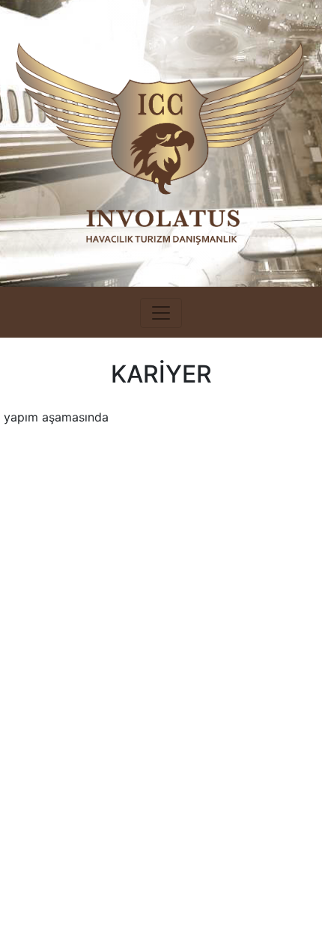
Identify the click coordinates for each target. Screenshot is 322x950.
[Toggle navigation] (161, 313)
